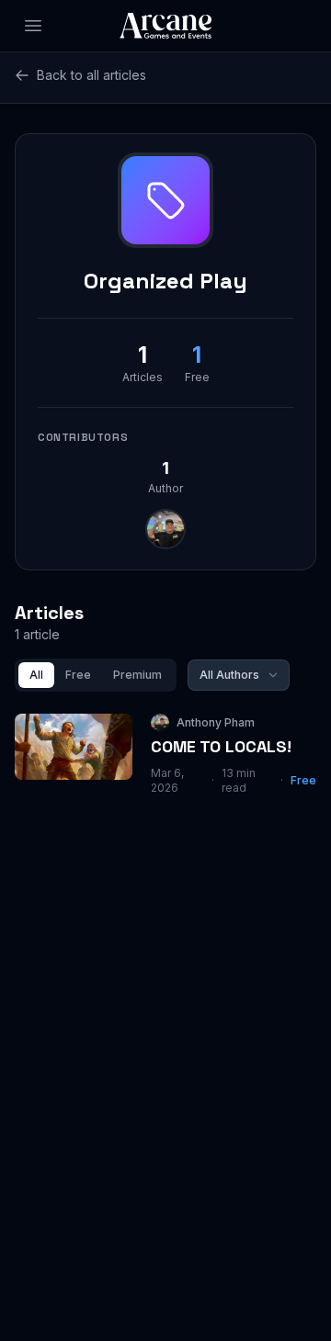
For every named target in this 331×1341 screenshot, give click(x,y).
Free (78, 675)
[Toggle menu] (33, 25)
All (36, 675)
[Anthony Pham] (165, 529)
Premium (137, 675)
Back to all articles (91, 75)
